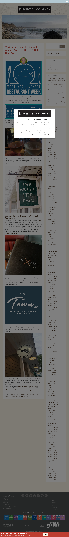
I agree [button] (45, 534)
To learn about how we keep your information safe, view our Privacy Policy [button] (18, 535)
